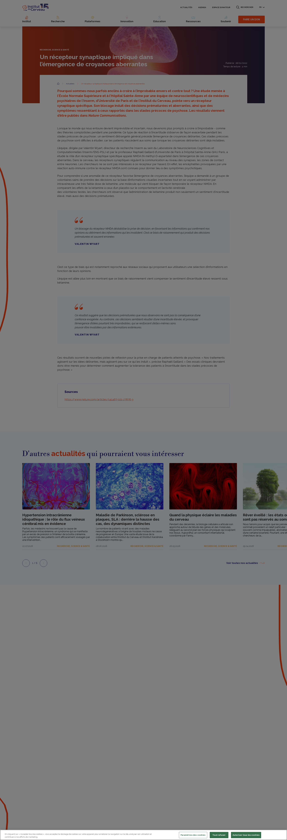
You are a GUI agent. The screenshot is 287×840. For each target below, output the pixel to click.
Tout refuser (219, 835)
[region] (143, 835)
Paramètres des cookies (193, 835)
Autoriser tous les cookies (246, 835)
